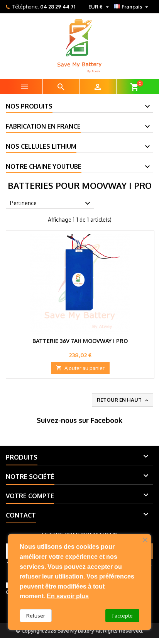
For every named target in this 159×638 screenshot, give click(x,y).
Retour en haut (123, 400)
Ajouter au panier (80, 368)
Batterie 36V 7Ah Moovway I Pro (80, 341)
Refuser (35, 616)
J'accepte (122, 616)
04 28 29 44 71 (57, 6)
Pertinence (51, 203)
